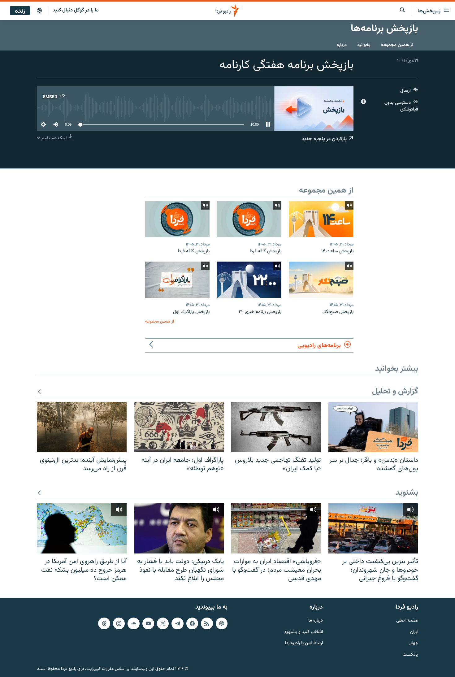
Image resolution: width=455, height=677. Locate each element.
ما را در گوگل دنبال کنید (76, 10)
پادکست (410, 655)
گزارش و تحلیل (395, 392)
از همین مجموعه (397, 45)
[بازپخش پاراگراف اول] (177, 280)
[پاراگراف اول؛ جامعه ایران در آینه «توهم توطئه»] (179, 427)
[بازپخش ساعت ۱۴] (321, 219)
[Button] (409, 92)
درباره (342, 45)
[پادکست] (39, 10)
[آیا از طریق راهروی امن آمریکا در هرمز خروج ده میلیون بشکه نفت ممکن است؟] (82, 528)
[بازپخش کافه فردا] (249, 219)
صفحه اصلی (407, 621)
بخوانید (363, 45)
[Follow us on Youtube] (148, 623)
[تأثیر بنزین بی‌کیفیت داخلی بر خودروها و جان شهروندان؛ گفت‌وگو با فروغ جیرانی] (373, 528)
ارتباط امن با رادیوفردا (304, 643)
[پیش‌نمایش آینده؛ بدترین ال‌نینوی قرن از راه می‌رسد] (82, 427)
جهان (413, 643)
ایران (414, 632)
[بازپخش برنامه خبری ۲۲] (249, 280)
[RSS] (207, 623)
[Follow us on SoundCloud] (133, 623)
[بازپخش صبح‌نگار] (321, 280)
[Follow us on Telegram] (177, 623)
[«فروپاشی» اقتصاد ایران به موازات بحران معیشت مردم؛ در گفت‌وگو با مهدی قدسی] (276, 528)
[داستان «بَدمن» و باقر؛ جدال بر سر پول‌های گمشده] (373, 427)
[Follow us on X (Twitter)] (163, 623)
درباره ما (315, 621)
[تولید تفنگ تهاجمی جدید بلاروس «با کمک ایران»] (276, 427)
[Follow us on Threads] (104, 623)
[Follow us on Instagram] (119, 623)
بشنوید (407, 493)
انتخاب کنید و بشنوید (303, 632)
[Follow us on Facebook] (192, 623)
